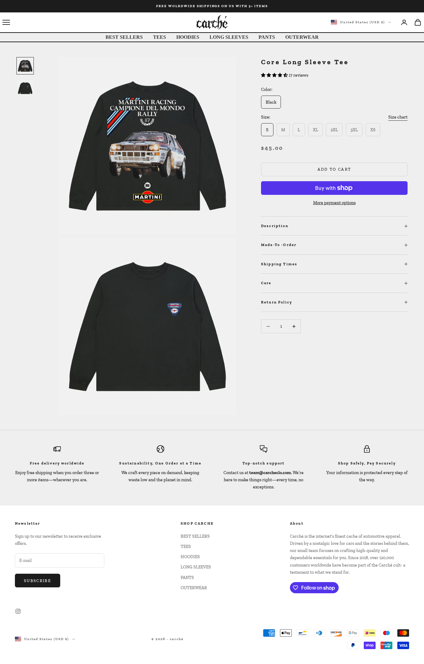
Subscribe (37, 580)
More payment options (334, 202)
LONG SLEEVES (229, 37)
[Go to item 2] (25, 88)
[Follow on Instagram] (18, 611)
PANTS (267, 37)
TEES (159, 37)
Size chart (398, 117)
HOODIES (187, 37)
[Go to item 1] (25, 65)
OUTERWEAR (302, 37)
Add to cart (334, 169)
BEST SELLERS (124, 37)
